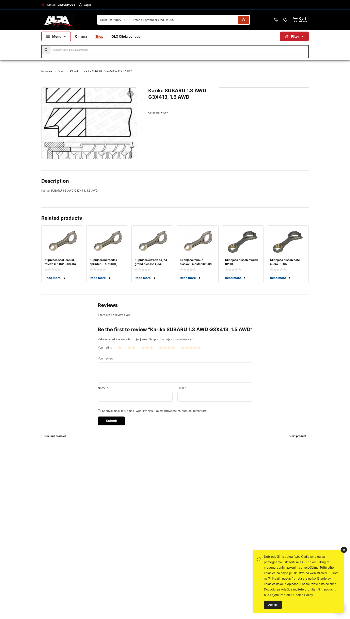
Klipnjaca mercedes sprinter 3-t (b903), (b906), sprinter (103, 264)
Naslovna (46, 71)
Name (103, 388)
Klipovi (74, 71)
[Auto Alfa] (58, 20)
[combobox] (113, 20)
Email (182, 388)
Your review (106, 358)
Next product (297, 436)
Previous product (55, 436)
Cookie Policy (303, 595)
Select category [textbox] (110, 19)
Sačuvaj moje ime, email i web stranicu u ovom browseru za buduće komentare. (154, 410)
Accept (272, 604)
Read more (53, 278)
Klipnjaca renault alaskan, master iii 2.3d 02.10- (196, 264)
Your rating (106, 347)
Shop (61, 71)
